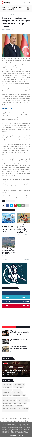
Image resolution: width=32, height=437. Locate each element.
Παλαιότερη (26, 259)
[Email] (23, 205)
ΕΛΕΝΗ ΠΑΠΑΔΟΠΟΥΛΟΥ (21, 398)
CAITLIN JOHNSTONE (23, 408)
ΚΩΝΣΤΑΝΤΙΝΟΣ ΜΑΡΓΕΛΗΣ (9, 400)
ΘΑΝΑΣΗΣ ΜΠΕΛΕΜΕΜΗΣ (21, 411)
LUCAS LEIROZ (17, 390)
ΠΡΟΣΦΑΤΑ (23, 327)
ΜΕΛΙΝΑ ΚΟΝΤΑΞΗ (7, 387)
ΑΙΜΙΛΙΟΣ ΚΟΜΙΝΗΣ (19, 406)
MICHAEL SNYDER (7, 395)
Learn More (13, 435)
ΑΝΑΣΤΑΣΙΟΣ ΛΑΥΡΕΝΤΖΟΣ (19, 403)
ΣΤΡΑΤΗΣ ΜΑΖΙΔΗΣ (7, 384)
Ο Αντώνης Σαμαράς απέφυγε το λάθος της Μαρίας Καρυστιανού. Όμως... (18, 348)
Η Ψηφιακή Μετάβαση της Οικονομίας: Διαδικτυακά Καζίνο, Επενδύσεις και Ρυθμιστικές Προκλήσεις (20, 332)
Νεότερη (5, 259)
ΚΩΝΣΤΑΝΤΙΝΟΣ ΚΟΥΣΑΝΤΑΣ (9, 408)
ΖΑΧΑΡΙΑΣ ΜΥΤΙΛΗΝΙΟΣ (23, 400)
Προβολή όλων (26, 210)
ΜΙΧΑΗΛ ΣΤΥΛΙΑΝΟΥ (18, 387)
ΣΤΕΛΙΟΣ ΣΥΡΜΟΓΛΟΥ (19, 384)
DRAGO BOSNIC (6, 392)
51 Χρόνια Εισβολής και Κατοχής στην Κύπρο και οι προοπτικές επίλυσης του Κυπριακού (8, 251)
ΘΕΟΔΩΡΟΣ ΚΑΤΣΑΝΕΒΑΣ (19, 395)
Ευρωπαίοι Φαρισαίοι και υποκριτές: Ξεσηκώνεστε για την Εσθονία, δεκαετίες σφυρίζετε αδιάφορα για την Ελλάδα (23, 228)
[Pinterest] (15, 205)
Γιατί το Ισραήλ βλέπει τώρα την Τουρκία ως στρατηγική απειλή (18, 340)
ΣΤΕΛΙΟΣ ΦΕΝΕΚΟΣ (17, 392)
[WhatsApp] (19, 205)
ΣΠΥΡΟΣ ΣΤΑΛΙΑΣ (7, 403)
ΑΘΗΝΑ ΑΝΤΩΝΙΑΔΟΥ (7, 411)
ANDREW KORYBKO (7, 390)
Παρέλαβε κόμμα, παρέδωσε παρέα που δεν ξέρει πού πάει (16, 371)
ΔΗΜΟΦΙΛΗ (9, 327)
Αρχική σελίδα (5, 15)
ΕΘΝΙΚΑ (12, 15)
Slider (13, 200)
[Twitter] (11, 205)
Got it (21, 435)
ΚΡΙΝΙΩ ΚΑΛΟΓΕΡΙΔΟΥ (8, 398)
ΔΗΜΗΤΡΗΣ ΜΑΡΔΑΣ (7, 406)
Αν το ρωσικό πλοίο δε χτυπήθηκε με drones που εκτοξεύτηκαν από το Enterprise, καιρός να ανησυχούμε (8, 228)
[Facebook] (7, 205)
